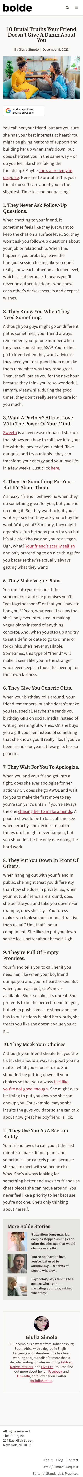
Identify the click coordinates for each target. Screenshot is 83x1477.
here (55, 468)
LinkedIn (23, 1376)
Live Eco (47, 1366)
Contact (72, 1460)
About (48, 1460)
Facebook (55, 1371)
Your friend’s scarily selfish (50, 546)
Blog (59, 1460)
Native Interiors (21, 1366)
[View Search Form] (67, 7)
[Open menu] (76, 8)
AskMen (66, 1362)
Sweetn (10, 432)
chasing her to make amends (45, 811)
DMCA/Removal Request (60, 1466)
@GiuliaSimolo (41, 1380)
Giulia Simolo (29, 49)
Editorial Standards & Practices (55, 1473)
